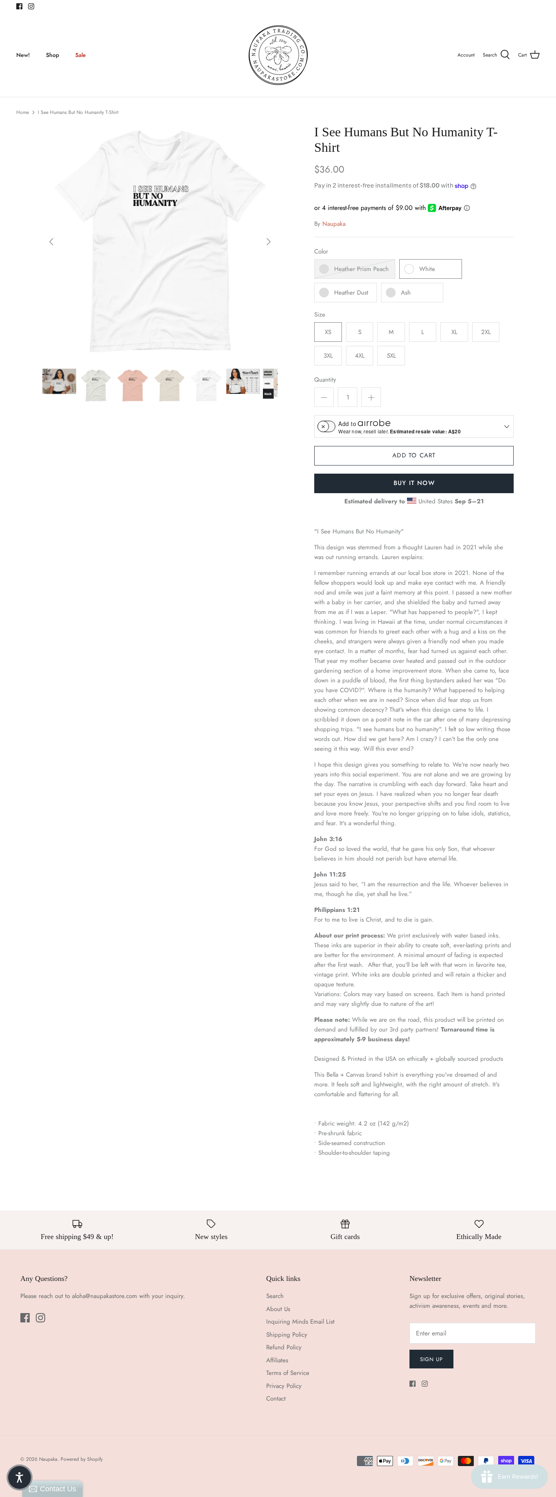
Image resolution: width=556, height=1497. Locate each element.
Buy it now (414, 483)
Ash (406, 292)
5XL (391, 355)
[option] (160, 242)
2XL (486, 332)
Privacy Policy (284, 1385)
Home (22, 112)
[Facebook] (19, 6)
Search (275, 1296)
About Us (278, 1309)
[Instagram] (31, 6)
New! (23, 55)
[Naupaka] (278, 55)
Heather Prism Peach (361, 268)
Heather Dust (351, 292)
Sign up (431, 1359)
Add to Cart (414, 455)
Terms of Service (287, 1372)
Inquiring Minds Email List (300, 1321)
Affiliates (277, 1360)
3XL (328, 355)
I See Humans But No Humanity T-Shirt (78, 112)
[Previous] (51, 242)
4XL (360, 355)
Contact (276, 1398)
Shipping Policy (286, 1334)
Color (321, 251)
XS (328, 332)
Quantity (325, 380)
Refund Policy (284, 1347)
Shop (52, 55)
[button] (20, 1477)
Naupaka (334, 223)
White (427, 268)
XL (454, 332)
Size (319, 314)
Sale (80, 55)
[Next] (269, 242)
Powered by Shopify (82, 1459)
